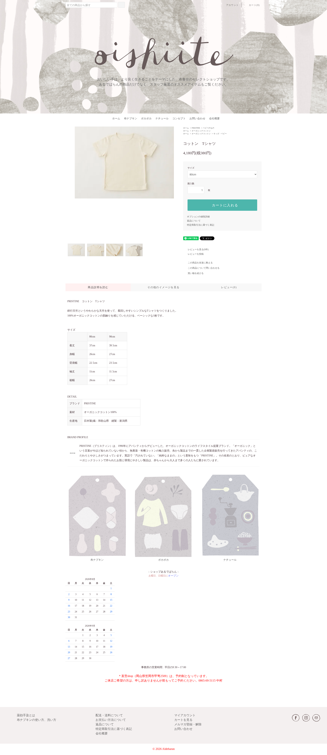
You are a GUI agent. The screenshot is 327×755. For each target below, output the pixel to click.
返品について (194, 220)
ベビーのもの (208, 128)
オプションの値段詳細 (198, 216)
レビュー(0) (229, 287)
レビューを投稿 (196, 254)
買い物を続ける (196, 273)
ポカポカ (146, 118)
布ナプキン (130, 118)
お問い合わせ (197, 118)
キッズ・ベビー (220, 134)
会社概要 (214, 118)
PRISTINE (196, 128)
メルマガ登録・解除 (188, 724)
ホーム (116, 118)
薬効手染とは (26, 715)
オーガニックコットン (201, 131)
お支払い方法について (111, 719)
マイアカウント (184, 715)
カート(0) (254, 5)
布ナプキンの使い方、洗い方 (36, 719)
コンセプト (179, 118)
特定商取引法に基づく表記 (200, 225)
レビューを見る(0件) (198, 249)
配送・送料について (109, 715)
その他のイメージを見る (163, 287)
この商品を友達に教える (200, 262)
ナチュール (162, 118)
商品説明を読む (98, 287)
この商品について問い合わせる (204, 268)
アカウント (232, 5)
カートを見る (183, 719)
